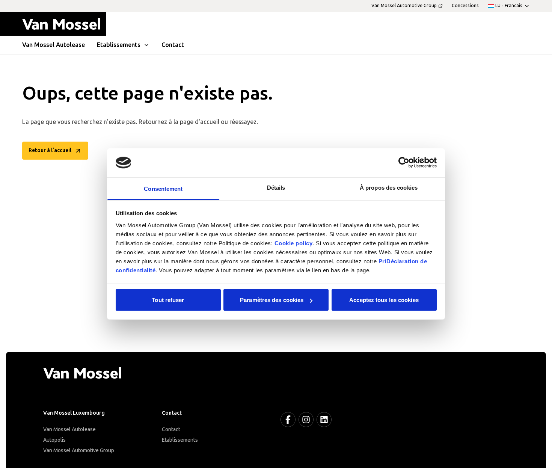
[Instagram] (306, 419)
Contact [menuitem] (172, 44)
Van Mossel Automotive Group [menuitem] (404, 5)
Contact (171, 429)
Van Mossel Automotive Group (78, 450)
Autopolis (54, 440)
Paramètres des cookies (271, 300)
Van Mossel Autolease (69, 429)
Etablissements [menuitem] (118, 44)
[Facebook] (288, 419)
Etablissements (180, 440)
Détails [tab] (276, 187)
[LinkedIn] (324, 419)
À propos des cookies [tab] (389, 187)
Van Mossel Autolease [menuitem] (53, 44)
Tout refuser (168, 300)
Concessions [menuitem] (465, 5)
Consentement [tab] (163, 188)
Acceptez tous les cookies (384, 300)
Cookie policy (293, 243)
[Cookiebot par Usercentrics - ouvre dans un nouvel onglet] (404, 162)
